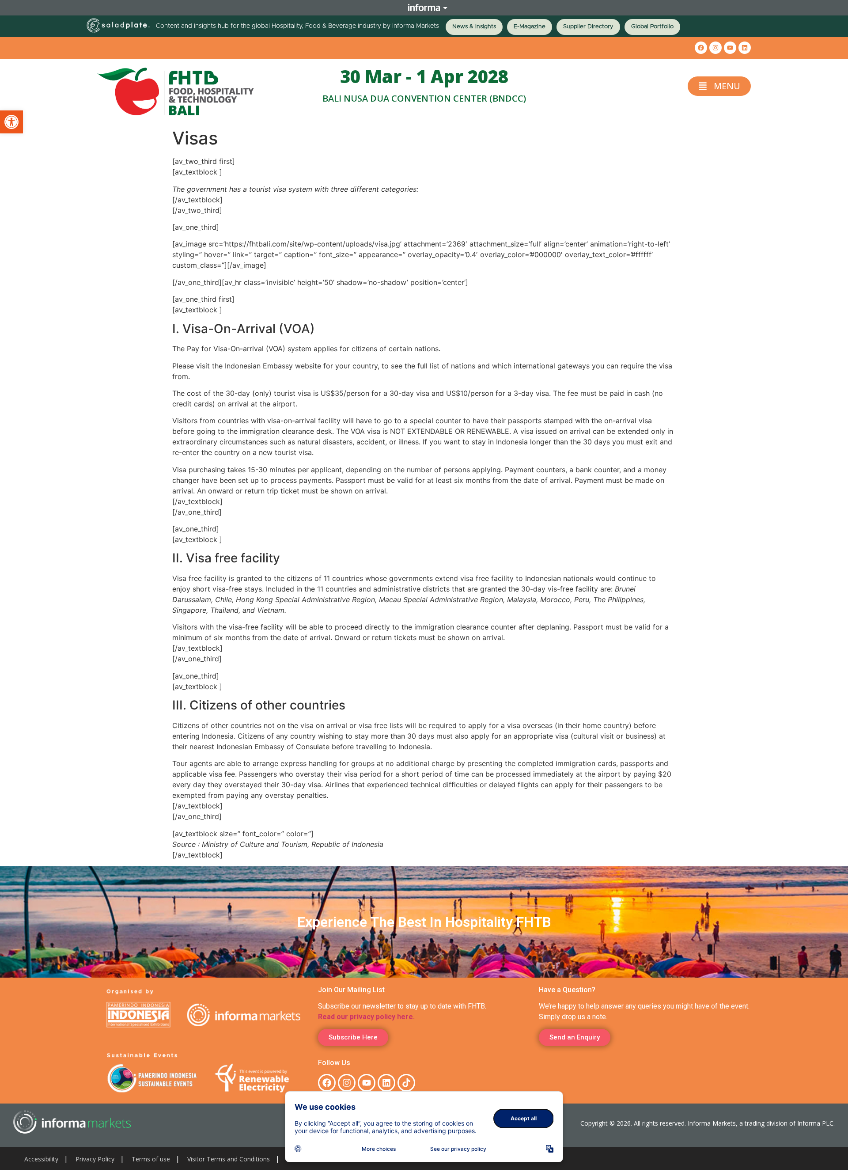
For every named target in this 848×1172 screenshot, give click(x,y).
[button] (11, 121)
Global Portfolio (652, 27)
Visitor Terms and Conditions (228, 1159)
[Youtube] (730, 48)
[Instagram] (715, 48)
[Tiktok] (406, 1083)
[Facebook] (701, 48)
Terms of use (151, 1159)
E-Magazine (529, 27)
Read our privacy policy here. (366, 1017)
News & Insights (474, 27)
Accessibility (41, 1159)
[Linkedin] (744, 48)
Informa (424, 7)
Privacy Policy (95, 1159)
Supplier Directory (588, 27)
